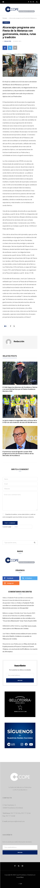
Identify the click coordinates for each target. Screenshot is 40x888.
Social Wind (19, 877)
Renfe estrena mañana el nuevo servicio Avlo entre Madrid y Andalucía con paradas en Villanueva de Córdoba (20, 636)
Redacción (7, 41)
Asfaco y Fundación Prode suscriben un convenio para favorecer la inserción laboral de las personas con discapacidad (18, 605)
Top (20, 884)
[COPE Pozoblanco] (20, 9)
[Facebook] (5, 48)
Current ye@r (7, 527)
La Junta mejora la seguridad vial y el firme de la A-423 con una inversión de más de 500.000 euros (20, 421)
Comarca (6, 22)
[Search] (36, 2)
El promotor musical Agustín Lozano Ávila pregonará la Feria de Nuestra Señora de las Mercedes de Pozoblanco (18, 453)
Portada (5, 18)
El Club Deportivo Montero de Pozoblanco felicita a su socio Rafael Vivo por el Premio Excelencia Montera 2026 (20, 389)
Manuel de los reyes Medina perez (12, 644)
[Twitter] (10, 48)
